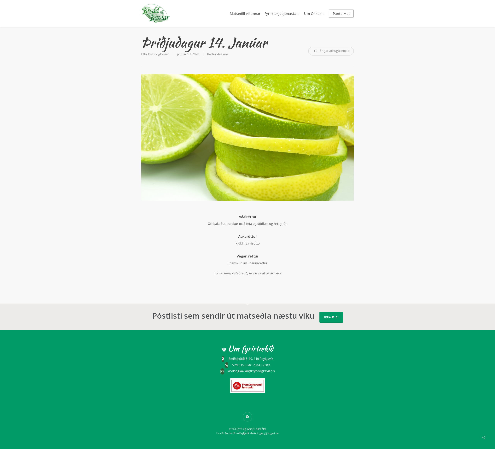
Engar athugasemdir (334, 51)
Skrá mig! (331, 317)
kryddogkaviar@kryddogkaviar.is (251, 371)
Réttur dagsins (217, 54)
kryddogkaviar (158, 54)
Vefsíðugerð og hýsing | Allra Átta (247, 429)
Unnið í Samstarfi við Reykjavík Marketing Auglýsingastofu (247, 433)
